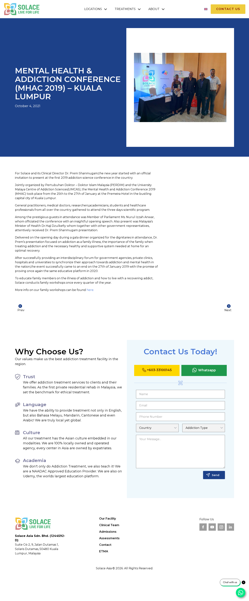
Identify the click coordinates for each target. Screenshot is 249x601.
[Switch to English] (205, 9)
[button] (95, 9)
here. (90, 290)
